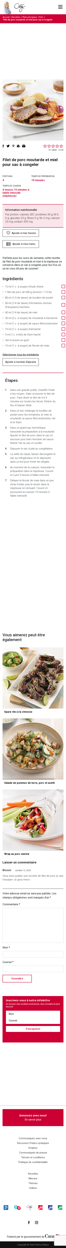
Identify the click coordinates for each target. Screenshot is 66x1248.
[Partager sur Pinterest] (13, 146)
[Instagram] (36, 1222)
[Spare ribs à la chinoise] (33, 678)
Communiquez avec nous (33, 1138)
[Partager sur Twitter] (8, 146)
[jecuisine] (40, 1207)
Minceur (33, 1178)
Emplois (33, 1147)
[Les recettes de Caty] (8, 7)
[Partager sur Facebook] (3, 146)
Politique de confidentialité (33, 1162)
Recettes (16, 17)
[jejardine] (60, 1207)
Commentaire (11, 904)
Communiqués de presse (33, 1152)
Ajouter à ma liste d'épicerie (20, 361)
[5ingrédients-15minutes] (17, 1207)
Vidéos (33, 1188)
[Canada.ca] (52, 1236)
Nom (6, 947)
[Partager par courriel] (23, 146)
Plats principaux (29, 17)
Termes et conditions (33, 1157)
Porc (41, 17)
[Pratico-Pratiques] (6, 1207)
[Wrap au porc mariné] (33, 820)
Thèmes (33, 1183)
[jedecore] (50, 1207)
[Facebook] (29, 1222)
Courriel (8, 962)
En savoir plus (33, 1117)
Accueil (6, 17)
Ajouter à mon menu (23, 243)
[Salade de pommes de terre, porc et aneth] (33, 749)
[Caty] (30, 1207)
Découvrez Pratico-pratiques (33, 1143)
